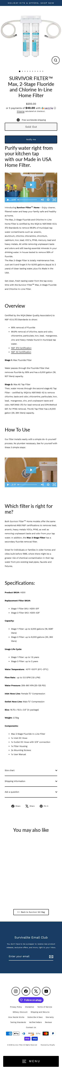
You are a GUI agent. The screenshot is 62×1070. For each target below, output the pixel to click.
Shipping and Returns (40, 1012)
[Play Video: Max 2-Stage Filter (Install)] (31, 470)
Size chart (9, 770)
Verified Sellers (35, 1022)
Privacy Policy (16, 1007)
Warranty (50, 1017)
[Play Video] (8, 484)
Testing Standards (18, 1022)
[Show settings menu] (48, 484)
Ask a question (12, 792)
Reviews (48, 1022)
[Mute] (42, 484)
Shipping (20, 111)
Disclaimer (29, 1007)
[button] (31, 108)
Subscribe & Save (35, 1017)
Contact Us (31, 1027)
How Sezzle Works (16, 1017)
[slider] (28, 484)
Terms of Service (44, 1007)
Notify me (31, 139)
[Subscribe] (50, 957)
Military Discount (20, 1012)
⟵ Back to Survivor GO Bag (31, 912)
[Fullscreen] (54, 484)
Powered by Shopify (48, 1045)
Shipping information (15, 781)
